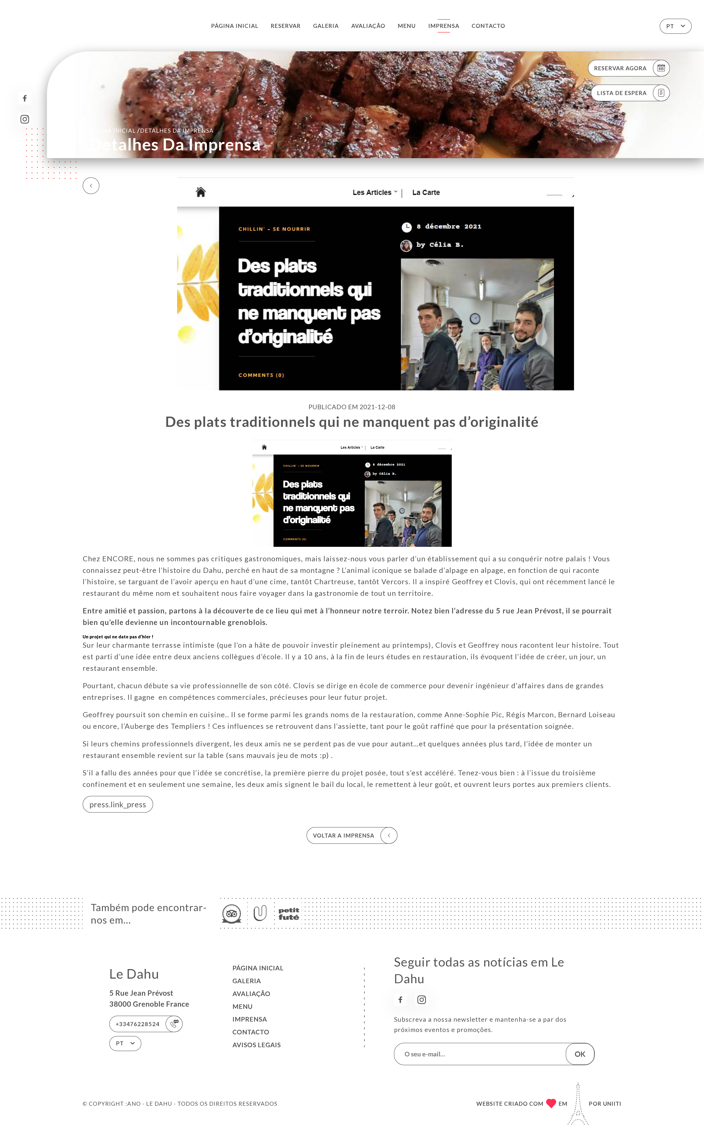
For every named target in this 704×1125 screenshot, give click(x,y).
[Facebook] (24, 98)
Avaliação (368, 25)
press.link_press (117, 804)
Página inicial (234, 25)
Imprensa (443, 25)
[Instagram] (24, 119)
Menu (407, 25)
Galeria (326, 25)
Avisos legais (256, 1045)
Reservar (286, 25)
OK (580, 1054)
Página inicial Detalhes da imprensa (151, 130)
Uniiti (612, 1103)
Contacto (488, 25)
